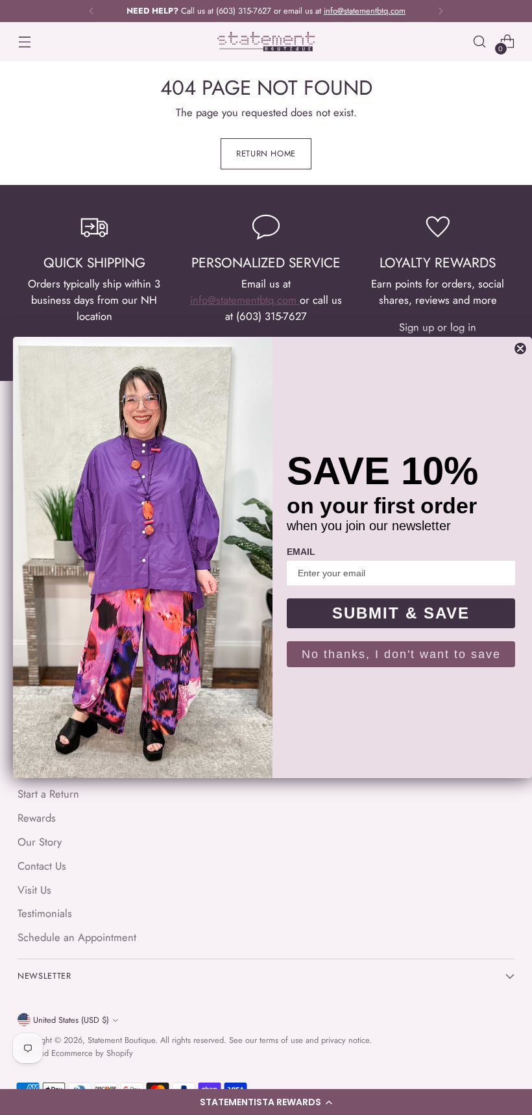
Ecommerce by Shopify (92, 1053)
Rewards (37, 818)
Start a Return (48, 794)
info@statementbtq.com (245, 300)
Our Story (40, 842)
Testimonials (45, 913)
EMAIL (301, 551)
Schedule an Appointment (77, 937)
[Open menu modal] (24, 42)
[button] (266, 1102)
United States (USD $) (71, 1020)
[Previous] (91, 11)
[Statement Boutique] (266, 42)
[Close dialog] (520, 348)
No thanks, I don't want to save (401, 654)
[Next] (440, 11)
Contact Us (42, 866)
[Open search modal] (479, 42)
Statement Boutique (121, 1040)
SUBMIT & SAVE (401, 613)
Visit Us (34, 890)
